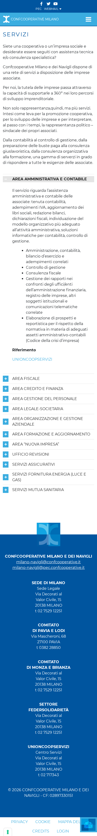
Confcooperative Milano (35, 19)
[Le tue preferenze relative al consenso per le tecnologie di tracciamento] (8, 832)
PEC (39, 9)
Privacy (19, 822)
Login (63, 831)
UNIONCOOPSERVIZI (32, 359)
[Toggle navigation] (88, 19)
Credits (40, 831)
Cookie (43, 822)
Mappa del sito (74, 822)
